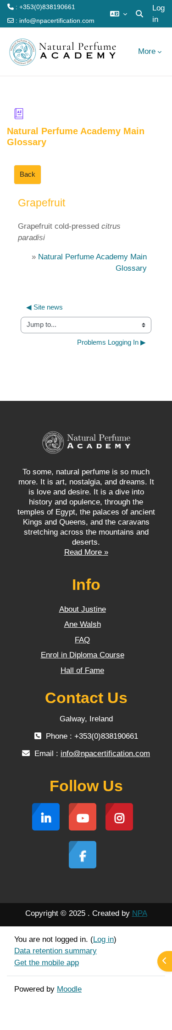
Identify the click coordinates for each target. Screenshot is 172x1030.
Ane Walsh (82, 624)
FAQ (82, 640)
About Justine (82, 609)
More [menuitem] (146, 51)
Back (27, 174)
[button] (119, 13)
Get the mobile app (46, 962)
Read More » (86, 552)
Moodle (69, 989)
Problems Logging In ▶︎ (111, 342)
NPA (139, 913)
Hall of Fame (82, 670)
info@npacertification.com (56, 20)
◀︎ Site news (44, 307)
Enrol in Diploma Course (82, 655)
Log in (158, 14)
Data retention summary (55, 950)
